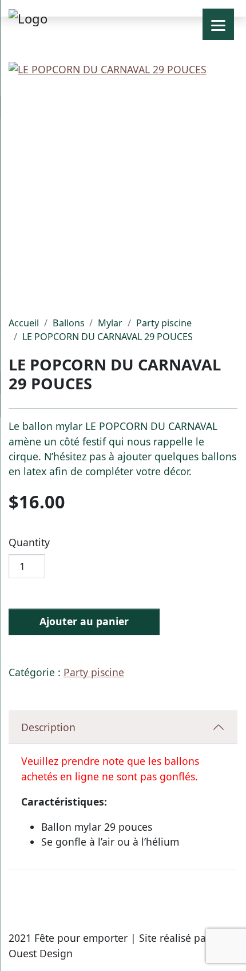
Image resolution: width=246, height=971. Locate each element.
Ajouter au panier (84, 621)
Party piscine (164, 323)
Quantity (29, 542)
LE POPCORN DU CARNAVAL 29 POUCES (107, 336)
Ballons (69, 323)
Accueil (24, 323)
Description (48, 727)
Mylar (110, 323)
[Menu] (218, 24)
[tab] (123, 727)
